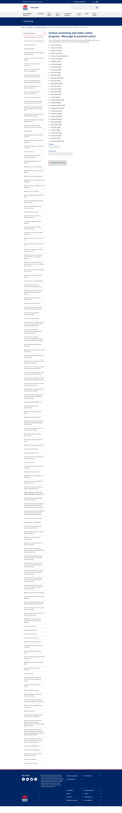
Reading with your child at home (32, 417)
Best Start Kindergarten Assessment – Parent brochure (34, 201)
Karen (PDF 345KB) (56, 86)
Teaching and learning (68, 14)
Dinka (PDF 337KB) (56, 61)
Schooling (40, 13)
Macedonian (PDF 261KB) (57, 100)
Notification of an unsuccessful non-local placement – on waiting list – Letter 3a (33, 256)
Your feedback (88, 800)
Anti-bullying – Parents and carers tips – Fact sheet (34, 147)
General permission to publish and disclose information (33, 695)
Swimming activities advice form (32, 641)
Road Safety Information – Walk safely (34, 445)
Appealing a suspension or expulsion (33, 37)
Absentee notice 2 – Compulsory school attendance (34, 186)
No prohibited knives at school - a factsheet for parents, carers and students (32, 620)
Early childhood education (27, 14)
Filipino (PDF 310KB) (56, 67)
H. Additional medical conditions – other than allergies (33, 227)
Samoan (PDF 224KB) (56, 116)
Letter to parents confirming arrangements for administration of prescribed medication (33, 331)
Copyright (69, 797)
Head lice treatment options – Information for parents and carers (33, 285)
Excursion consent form (30, 626)
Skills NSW (49, 14)
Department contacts (72, 800)
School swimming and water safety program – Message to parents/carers (34, 493)
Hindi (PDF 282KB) (56, 75)
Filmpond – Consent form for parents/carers (31, 406)
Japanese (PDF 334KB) (57, 83)
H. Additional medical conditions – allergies (33, 222)
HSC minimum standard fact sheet (33, 518)
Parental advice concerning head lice (33, 281)
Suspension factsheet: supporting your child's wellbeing (34, 53)
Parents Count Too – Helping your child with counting (34, 350)
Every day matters (28, 673)
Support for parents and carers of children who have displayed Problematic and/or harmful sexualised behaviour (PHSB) (34, 723)
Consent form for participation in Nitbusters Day (32, 298)
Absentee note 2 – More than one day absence (33, 171)
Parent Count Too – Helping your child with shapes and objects (33, 362)
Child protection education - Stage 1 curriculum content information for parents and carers (33, 557)
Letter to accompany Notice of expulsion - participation (32, 92)
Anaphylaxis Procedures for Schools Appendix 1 (33, 135)
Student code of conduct (30, 763)
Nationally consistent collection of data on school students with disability (34, 700)
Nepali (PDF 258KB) (56, 102)
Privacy (86, 793)
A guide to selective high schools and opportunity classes (33, 457)
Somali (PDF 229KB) (56, 122)
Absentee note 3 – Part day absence (33, 176)
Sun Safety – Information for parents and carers (33, 467)
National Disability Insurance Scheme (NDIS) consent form (34, 532)
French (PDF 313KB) (56, 69)
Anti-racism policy (29, 151)
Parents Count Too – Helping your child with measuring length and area (34, 367)
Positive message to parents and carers (32, 652)
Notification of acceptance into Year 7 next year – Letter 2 (34, 250)
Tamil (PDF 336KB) (56, 127)
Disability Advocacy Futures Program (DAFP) (33, 663)
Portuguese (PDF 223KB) (57, 108)
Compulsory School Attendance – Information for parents (32, 156)
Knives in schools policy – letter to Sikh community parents (34, 608)
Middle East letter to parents (31, 690)
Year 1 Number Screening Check (32, 750)
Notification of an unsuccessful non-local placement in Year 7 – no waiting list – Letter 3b (33, 264)
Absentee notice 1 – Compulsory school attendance (34, 181)
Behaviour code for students (31, 191)
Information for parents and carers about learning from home (33, 527)
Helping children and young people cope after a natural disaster (33, 715)
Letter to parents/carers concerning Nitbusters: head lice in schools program (33, 292)
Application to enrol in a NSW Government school (31, 216)
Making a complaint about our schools (34, 592)
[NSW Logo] (25, 7)
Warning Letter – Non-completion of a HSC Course (33, 476)
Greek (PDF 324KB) (56, 72)
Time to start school (29, 462)
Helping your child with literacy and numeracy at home (33, 543)
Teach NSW (57, 14)
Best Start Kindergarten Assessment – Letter (34, 196)
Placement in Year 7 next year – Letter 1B (33, 239)
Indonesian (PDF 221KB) (57, 78)
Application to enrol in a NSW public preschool (33, 233)
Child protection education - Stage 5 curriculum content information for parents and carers (33, 587)
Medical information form (30, 630)
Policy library (94, 14)
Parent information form (30, 634)
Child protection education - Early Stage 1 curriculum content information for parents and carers (34, 550)
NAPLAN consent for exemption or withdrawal (33, 345)
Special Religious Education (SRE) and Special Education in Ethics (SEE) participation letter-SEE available (34, 512)
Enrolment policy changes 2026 (32, 522)
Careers (68, 793)
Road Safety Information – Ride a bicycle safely (32, 434)
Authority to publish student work (32, 402)
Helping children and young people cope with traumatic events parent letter (33, 108)
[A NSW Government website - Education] (32, 2)
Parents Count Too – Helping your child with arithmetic (34, 356)
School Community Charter (31, 449)
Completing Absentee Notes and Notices (32, 162)
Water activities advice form (31, 638)
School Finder (88, 775)
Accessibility (69, 790)
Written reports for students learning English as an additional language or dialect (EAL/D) (33, 422)
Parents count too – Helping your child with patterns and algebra (34, 390)
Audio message (28, 131)
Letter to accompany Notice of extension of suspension (32, 70)
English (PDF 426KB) (56, 64)
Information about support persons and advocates (34, 597)
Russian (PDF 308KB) (56, 113)
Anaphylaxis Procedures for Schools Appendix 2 (33, 141)
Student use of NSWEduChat (31, 746)
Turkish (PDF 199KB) (56, 135)
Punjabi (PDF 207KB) (56, 111)
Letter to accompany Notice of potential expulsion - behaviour (32, 75)
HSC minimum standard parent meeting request (32, 538)
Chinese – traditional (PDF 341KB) (59, 56)
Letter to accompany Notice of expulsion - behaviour (32, 87)
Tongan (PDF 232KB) (56, 133)
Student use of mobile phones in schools (32, 685)
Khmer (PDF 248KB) (56, 89)
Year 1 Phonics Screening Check (32, 97)
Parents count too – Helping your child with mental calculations (34, 384)
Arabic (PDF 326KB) (56, 45)
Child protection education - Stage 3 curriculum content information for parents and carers (33, 572)
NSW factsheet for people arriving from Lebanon (33, 706)
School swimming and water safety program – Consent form (33, 499)
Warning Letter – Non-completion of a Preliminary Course (33, 482)
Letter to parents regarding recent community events (33, 207)
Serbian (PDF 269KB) (56, 119)
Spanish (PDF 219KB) (56, 124)
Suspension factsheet (29, 45)
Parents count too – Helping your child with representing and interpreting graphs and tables (34, 396)
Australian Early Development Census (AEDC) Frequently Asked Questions (34, 603)
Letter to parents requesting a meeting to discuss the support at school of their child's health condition (34, 324)
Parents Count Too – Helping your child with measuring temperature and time (34, 378)
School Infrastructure (74, 775)
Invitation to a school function (31, 318)
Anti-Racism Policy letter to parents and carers (33, 646)
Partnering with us (89, 790)
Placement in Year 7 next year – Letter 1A (33, 244)
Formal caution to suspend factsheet (33, 41)
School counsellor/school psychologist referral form (34, 657)
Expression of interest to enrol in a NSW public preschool (33, 754)
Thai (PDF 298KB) (55, 130)
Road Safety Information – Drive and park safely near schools (33, 429)
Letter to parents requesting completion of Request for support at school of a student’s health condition (33, 338)
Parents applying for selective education (32, 668)
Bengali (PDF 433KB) (56, 47)
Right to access (89, 797)
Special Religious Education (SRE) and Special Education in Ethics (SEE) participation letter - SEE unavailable (34, 505)
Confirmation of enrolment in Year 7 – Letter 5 (33, 276)
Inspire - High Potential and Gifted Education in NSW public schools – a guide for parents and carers (33, 740)
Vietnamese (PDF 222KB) (57, 141)
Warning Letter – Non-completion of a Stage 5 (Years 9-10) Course (33, 487)
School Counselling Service (31, 453)
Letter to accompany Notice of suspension (32, 64)
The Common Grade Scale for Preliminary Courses (31, 313)
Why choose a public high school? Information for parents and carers (33, 308)
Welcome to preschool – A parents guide (33, 412)
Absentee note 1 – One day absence (33, 166)
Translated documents (41, 27)
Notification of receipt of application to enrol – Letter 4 (34, 270)
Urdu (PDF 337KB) (55, 138)
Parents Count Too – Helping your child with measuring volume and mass (34, 373)
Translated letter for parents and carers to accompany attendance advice (32, 679)
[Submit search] (97, 7)
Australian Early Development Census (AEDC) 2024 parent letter (34, 115)
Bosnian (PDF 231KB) (56, 50)
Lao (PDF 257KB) (55, 97)
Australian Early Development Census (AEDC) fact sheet (34, 120)
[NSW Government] (25, 798)
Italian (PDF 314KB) (56, 80)
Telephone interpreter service (31, 472)
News (86, 13)
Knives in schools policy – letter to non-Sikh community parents (34, 614)
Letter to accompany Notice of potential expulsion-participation (32, 81)
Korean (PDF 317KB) (56, 94)
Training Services (74, 779)
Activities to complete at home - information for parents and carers (33, 126)
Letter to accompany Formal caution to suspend (34, 59)
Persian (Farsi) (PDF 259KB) (58, 105)
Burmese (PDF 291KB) (56, 53)
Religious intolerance (29, 711)
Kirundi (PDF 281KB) (56, 91)
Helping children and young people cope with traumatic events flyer (33, 102)
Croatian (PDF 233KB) (56, 58)
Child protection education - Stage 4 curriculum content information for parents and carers (33, 579)
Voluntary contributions (30, 759)
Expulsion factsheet (29, 48)
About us (79, 14)
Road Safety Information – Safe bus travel (33, 440)
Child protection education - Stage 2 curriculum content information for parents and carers (33, 565)
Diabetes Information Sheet (31, 212)
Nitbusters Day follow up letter (32, 303)
